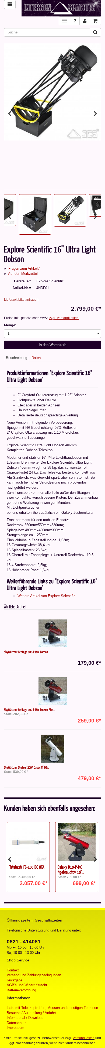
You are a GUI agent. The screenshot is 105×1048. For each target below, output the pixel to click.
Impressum (15, 1028)
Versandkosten (83, 1038)
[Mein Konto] (84, 20)
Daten (36, 358)
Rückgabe (14, 980)
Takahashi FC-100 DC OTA (26, 867)
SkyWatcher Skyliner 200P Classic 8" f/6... (26, 767)
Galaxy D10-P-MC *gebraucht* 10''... (71, 869)
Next (95, 114)
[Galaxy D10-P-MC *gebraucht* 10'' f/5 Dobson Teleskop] (77, 842)
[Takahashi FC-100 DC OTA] (28, 842)
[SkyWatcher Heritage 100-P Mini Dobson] (52, 633)
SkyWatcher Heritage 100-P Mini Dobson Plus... (29, 709)
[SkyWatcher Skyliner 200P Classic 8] (52, 749)
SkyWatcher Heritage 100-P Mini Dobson (26, 652)
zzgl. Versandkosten (64, 318)
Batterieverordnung (21, 990)
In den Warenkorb (52, 345)
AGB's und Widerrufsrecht (27, 985)
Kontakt (13, 970)
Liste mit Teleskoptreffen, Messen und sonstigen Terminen (52, 1008)
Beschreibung (16, 358)
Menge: (10, 325)
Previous (9, 114)
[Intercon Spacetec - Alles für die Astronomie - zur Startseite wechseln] (61, 8)
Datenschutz (16, 1023)
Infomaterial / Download (25, 1018)
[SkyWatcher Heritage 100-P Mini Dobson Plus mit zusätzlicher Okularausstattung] (52, 691)
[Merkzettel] (64, 20)
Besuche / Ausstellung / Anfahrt (31, 1013)
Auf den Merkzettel (23, 274)
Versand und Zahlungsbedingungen (34, 975)
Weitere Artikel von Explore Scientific (46, 596)
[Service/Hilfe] (75, 20)
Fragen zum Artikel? (24, 268)
